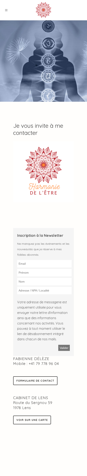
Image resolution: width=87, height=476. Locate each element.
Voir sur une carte (32, 419)
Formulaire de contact (35, 380)
